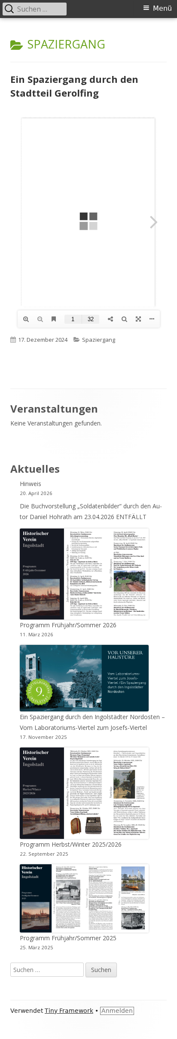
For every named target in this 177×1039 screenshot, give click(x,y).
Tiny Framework (69, 1010)
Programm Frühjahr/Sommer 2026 (68, 625)
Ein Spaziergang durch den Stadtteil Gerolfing (74, 86)
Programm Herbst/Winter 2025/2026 (71, 844)
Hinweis (30, 484)
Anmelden (117, 1010)
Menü (162, 8)
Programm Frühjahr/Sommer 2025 (68, 938)
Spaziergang (98, 339)
